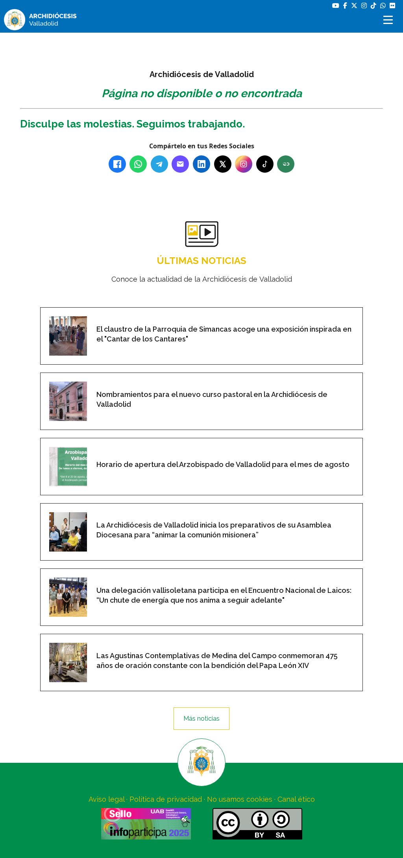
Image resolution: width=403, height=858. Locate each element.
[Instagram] (243, 164)
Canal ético (296, 799)
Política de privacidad (165, 799)
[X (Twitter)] (222, 164)
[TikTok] (265, 164)
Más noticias (201, 718)
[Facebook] (117, 164)
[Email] (180, 164)
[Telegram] (159, 164)
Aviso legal (106, 799)
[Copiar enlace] (285, 164)
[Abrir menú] (389, 20)
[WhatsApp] (138, 164)
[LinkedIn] (201, 164)
